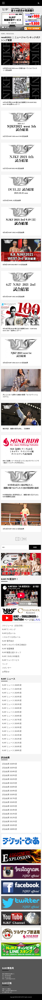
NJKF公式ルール (9, 633)
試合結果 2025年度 (9, 767)
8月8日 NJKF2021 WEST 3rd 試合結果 (15, 265)
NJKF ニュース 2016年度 (12, 723)
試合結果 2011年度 (9, 821)
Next (24, 539)
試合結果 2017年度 (9, 798)
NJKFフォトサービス (10, 660)
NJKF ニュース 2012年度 (12, 739)
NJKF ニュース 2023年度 (12, 696)
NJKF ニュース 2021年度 (12, 704)
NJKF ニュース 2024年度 (12, 693)
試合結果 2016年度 (9, 802)
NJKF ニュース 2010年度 (12, 746)
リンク (5, 664)
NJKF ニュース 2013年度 (12, 735)
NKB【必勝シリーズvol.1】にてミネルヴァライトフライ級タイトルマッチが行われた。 (21, 462)
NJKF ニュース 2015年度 (12, 727)
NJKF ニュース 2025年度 (12, 689)
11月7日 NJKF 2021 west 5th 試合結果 (15, 136)
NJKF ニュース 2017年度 (12, 719)
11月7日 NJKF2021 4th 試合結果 (13, 168)
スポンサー (6, 668)
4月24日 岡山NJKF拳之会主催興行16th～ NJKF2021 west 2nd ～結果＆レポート (20, 329)
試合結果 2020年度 (9, 787)
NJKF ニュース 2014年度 (12, 731)
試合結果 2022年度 (9, 779)
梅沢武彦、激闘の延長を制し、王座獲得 (16, 429)
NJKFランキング (9, 629)
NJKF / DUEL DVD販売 (10, 656)
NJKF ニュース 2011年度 (12, 743)
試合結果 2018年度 (9, 794)
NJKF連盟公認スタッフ (11, 652)
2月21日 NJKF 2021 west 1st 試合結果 (15, 363)
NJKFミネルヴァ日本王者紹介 (14, 645)
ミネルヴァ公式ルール (11, 637)
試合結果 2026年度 (9, 764)
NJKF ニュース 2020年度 (12, 708)
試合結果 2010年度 (9, 825)
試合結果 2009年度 (9, 829)
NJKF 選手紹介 (8, 641)
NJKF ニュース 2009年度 (12, 750)
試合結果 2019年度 (9, 791)
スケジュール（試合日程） (13, 625)
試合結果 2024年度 (9, 771)
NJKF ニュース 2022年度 (12, 700)
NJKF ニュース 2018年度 (12, 716)
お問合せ (5, 671)
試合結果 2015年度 (9, 806)
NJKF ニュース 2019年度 (12, 712)
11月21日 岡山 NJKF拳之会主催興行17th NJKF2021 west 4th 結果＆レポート (20, 103)
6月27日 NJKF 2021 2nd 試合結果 (13, 297)
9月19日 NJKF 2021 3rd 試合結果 (13, 232)
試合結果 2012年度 (9, 817)
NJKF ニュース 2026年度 (12, 685)
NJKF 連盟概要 (8, 648)
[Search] (38, 3)
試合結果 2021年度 (9, 783)
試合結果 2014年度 (9, 810)
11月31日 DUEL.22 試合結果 (12, 200)
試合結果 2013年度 (9, 814)
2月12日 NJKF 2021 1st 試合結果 (13, 529)
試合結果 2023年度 (9, 775)
